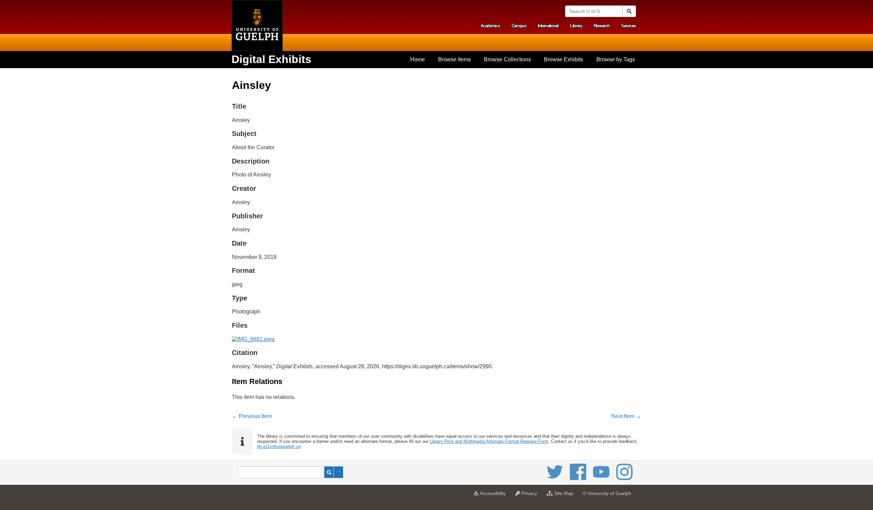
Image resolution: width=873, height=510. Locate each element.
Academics (490, 25)
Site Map (565, 495)
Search (329, 472)
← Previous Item (252, 416)
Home (417, 59)
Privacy (530, 495)
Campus (519, 25)
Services (628, 25)
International (548, 25)
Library (576, 25)
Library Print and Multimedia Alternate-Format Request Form (489, 441)
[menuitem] (417, 59)
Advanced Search (338, 472)
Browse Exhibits (563, 59)
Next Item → (626, 416)
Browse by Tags (615, 59)
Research (602, 25)
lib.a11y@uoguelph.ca (278, 446)
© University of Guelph (607, 493)
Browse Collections (507, 59)
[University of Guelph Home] (257, 25)
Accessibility (494, 495)
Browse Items (454, 59)
